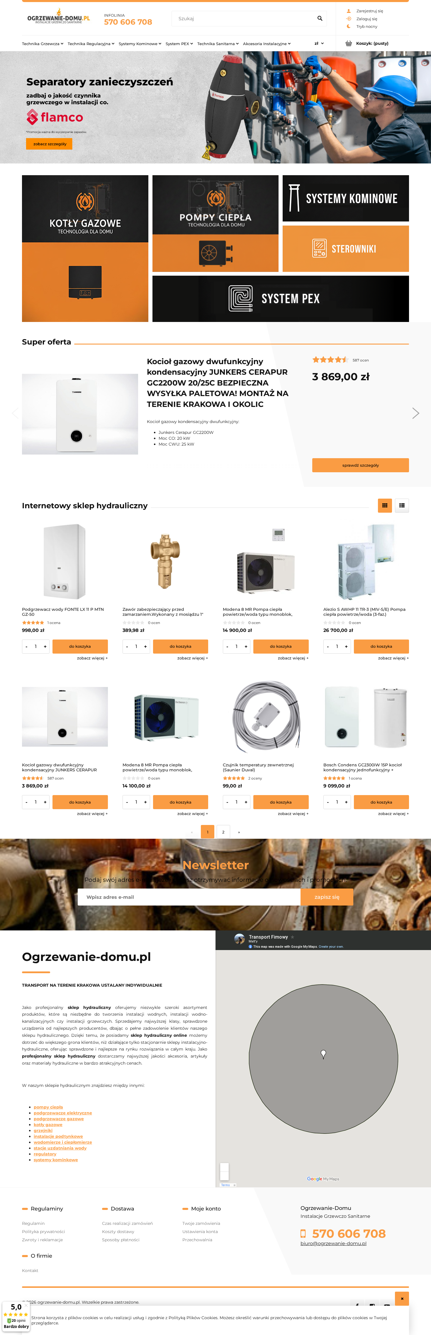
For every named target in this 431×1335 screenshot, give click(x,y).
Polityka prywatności (43, 1231)
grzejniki (43, 1130)
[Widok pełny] (402, 506)
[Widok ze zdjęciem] (385, 506)
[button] (92, 658)
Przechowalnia (197, 1239)
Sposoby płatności (121, 1239)
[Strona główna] (58, 19)
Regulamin (33, 1223)
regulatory (45, 1154)
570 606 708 (128, 22)
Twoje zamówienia (201, 1223)
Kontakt (30, 1270)
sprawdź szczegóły (360, 465)
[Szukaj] (320, 18)
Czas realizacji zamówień (127, 1223)
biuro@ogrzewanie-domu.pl (333, 1243)
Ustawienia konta (200, 1231)
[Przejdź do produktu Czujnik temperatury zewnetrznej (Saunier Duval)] (266, 717)
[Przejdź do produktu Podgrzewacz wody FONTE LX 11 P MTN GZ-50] (65, 561)
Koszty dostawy (118, 1231)
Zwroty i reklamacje (42, 1239)
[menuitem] (42, 43)
